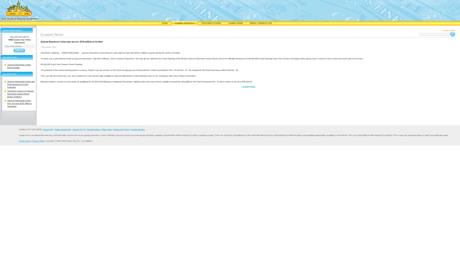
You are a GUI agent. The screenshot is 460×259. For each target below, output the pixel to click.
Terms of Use (25, 141)
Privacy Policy (38, 141)
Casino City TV (79, 129)
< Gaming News (248, 86)
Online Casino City (63, 129)
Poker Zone (107, 129)
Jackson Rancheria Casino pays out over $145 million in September (19, 103)
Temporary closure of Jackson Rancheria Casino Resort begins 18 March (20, 94)
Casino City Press (121, 129)
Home (165, 23)
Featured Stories (211, 23)
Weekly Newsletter (261, 23)
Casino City (48, 129)
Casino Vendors (138, 129)
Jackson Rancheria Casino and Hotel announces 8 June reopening (21, 84)
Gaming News (235, 23)
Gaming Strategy (184, 23)
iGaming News (93, 129)
